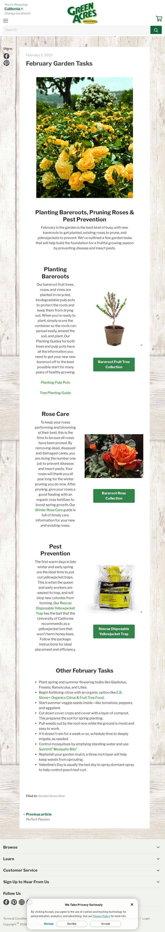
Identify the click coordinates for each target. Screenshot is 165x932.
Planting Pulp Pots (55, 382)
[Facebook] (5, 55)
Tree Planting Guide (55, 393)
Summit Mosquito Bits (58, 749)
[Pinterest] (5, 62)
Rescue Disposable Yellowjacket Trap (55, 608)
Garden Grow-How (51, 796)
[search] (76, 30)
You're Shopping (16, 4)
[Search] (156, 30)
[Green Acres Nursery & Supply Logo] (82, 13)
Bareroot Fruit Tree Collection (114, 364)
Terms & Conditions (16, 918)
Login (146, 918)
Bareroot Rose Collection (114, 495)
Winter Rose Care (49, 510)
